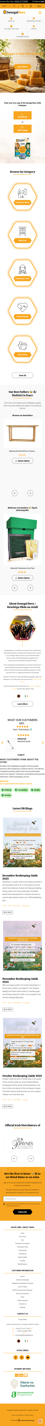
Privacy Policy (29, 1412)
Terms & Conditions (22, 1290)
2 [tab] (22, 83)
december (16, 902)
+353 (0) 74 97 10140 (24, 1325)
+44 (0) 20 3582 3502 (24, 1328)
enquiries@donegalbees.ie (24, 1332)
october (25, 1096)
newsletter (26, 902)
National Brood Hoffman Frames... (22, 448)
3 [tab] (26, 83)
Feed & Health (22, 1254)
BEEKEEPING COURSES (34, 21)
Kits (22, 1236)
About (22, 1273)
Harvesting (22, 1250)
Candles (22, 1257)
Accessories (22, 1247)
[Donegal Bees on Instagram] (21, 1353)
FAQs (22, 1293)
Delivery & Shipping (22, 1276)
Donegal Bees (22, 1407)
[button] (2, 739)
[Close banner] (43, 1)
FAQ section (33, 682)
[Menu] (40, 12)
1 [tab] (19, 83)
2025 (4, 902)
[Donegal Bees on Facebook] (15, 1353)
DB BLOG (33, 29)
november (26, 999)
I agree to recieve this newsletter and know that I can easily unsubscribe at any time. (23, 1201)
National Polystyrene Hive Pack (22, 565)
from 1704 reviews (21, 726)
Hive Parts (22, 1233)
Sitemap (22, 1304)
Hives (22, 1230)
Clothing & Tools (22, 1243)
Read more (8, 909)
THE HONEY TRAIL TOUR (11, 29)
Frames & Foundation (22, 1240)
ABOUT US (11, 21)
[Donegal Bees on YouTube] (28, 1353)
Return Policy (22, 1283)
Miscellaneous (22, 1261)
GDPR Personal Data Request (22, 1287)
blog (9, 902)
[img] (22, 723)
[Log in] (31, 6)
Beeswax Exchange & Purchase (22, 1280)
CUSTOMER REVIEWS (22, 36)
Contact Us (22, 1300)
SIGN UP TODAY (16, 1)
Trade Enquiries (22, 1297)
